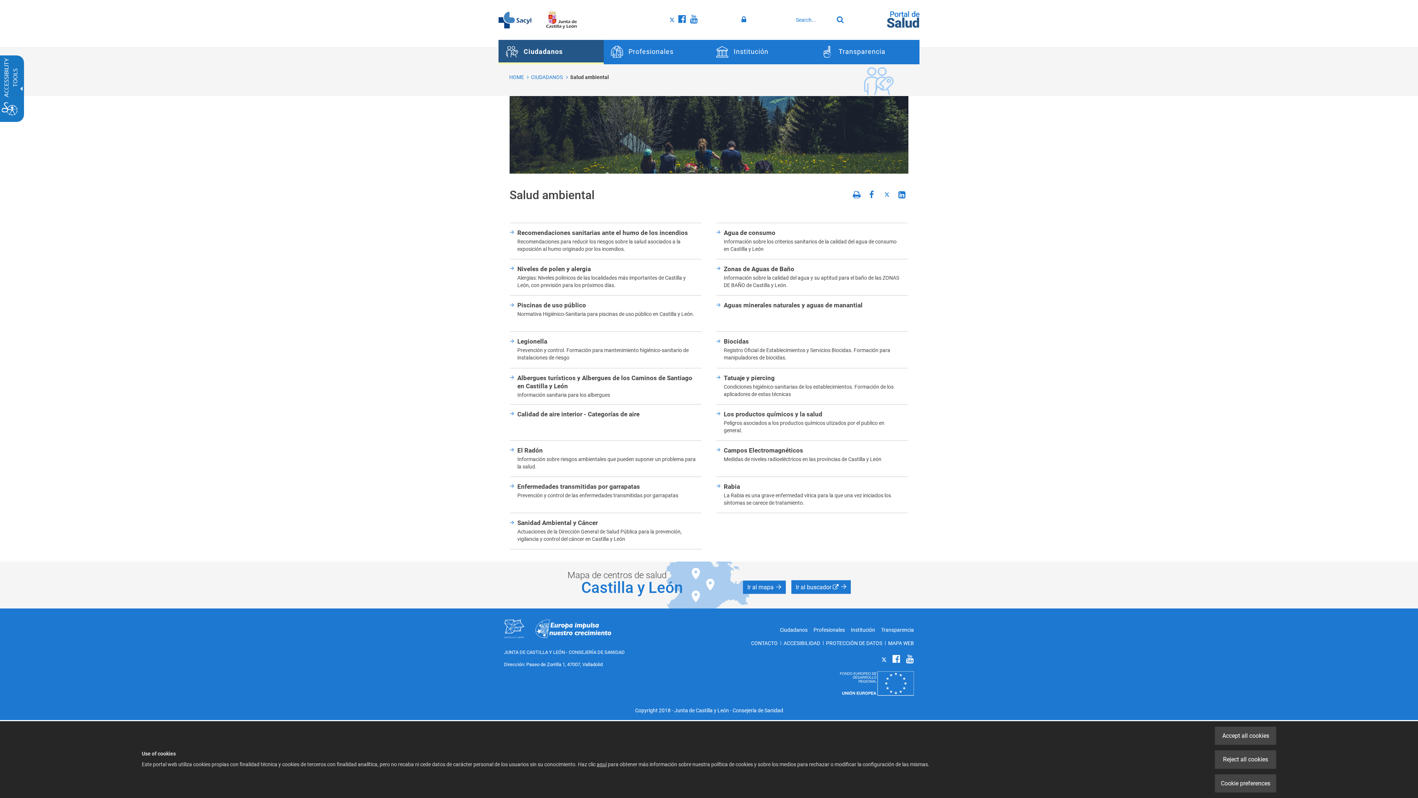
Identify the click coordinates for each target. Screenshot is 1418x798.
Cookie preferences (1245, 783)
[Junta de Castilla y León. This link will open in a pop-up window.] (561, 20)
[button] (764, 587)
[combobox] (812, 20)
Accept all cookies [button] (1245, 735)
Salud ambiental (589, 77)
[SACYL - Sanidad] (515, 20)
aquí (602, 764)
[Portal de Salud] (903, 19)
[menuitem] (551, 52)
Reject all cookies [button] (1245, 759)
